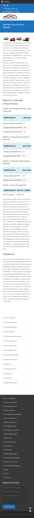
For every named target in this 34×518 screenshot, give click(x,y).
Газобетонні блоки (10, 322)
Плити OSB (7, 378)
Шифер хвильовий (10, 383)
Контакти (7, 477)
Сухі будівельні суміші (11, 355)
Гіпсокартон (8, 373)
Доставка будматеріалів (12, 466)
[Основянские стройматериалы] (8, 16)
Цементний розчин (10, 359)
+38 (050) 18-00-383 (11, 9)
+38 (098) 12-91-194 (12, 12)
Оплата (6, 474)
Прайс (6, 470)
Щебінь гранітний (10, 346)
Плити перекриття (10, 341)
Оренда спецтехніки (11, 462)
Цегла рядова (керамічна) (13, 336)
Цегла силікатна (9, 332)
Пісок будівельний (10, 350)
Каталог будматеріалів (11, 458)
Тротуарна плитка (10, 369)
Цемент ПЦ (8, 364)
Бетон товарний (9, 318)
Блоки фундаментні (10, 327)
